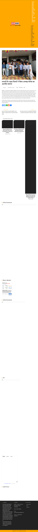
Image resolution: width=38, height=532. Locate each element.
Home (32, 26)
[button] (34, 24)
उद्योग (32, 27)
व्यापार (32, 28)
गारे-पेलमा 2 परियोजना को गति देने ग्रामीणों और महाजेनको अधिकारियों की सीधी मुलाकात (19, 130)
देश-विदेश (32, 34)
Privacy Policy (28, 504)
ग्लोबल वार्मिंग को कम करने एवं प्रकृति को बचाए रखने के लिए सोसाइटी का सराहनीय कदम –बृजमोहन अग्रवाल (30, 196)
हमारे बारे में (32, 44)
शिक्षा (32, 31)
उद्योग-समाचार (21, 87)
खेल (31, 40)
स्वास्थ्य (32, 32)
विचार (32, 39)
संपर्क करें (33, 22)
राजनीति (32, 36)
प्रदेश (32, 35)
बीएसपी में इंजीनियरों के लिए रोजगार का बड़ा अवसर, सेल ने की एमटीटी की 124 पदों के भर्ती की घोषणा (7, 131)
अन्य (31, 43)
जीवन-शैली (32, 41)
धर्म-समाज (32, 38)
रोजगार (32, 30)
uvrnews (4, 87)
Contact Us (27, 507)
